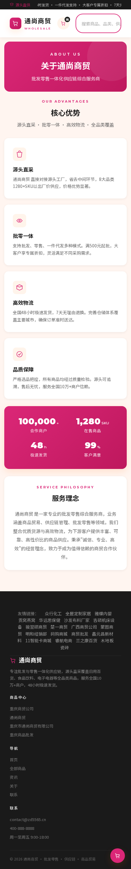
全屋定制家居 (78, 613)
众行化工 (53, 613)
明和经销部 (36, 634)
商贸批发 (79, 634)
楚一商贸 (59, 627)
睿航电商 (63, 640)
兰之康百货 (86, 640)
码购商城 (59, 634)
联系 (14, 794)
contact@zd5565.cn (28, 819)
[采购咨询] (117, 855)
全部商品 (18, 768)
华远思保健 (49, 620)
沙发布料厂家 (77, 620)
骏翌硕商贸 (36, 627)
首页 (14, 759)
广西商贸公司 (84, 627)
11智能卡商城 (38, 640)
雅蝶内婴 (103, 613)
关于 (14, 786)
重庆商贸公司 (22, 708)
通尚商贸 (18, 717)
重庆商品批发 (22, 735)
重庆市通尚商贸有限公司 (31, 726)
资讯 (14, 777)
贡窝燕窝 (26, 620)
